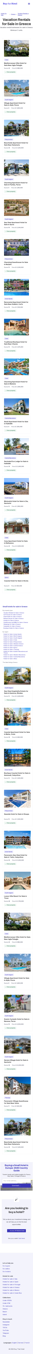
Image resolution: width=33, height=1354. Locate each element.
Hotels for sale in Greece (11, 1287)
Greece (13, 14)
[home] (9, 4)
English (14, 1343)
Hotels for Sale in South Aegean (13, 638)
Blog (4, 1336)
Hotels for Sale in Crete (10, 640)
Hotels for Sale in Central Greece (13, 645)
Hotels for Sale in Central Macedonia (14, 656)
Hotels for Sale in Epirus (10, 647)
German (20, 1343)
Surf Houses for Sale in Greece (13, 614)
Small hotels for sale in (12, 607)
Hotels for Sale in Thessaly (11, 649)
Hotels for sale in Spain (10, 1282)
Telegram (6, 1333)
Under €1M (6, 1303)
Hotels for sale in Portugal (11, 1284)
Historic (5, 1309)
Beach (5, 1312)
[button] (29, 4)
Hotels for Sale (4, 14)
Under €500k (7, 1300)
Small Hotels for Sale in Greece (13, 616)
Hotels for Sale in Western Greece (13, 644)
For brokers (7, 1271)
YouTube (6, 1330)
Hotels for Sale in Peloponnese (13, 642)
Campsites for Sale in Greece (12, 626)
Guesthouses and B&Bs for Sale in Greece (16, 622)
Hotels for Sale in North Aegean (13, 636)
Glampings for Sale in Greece (12, 624)
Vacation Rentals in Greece (23, 14)
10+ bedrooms (7, 1306)
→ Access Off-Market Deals (16, 1230)
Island (5, 1314)
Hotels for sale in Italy (10, 1279)
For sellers (6, 1269)
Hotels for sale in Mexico (11, 1290)
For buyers (6, 1266)
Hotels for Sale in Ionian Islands (13, 634)
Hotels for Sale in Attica (10, 658)
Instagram (6, 1325)
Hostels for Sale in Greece (11, 620)
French (27, 1343)
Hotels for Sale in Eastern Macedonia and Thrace (16, 652)
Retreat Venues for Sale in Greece (13, 618)
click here (21, 1238)
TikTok (5, 1327)
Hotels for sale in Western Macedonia (14, 655)
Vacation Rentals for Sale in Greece (14, 613)
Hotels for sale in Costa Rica (12, 1293)
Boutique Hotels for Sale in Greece (14, 628)
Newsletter (6, 1322)
